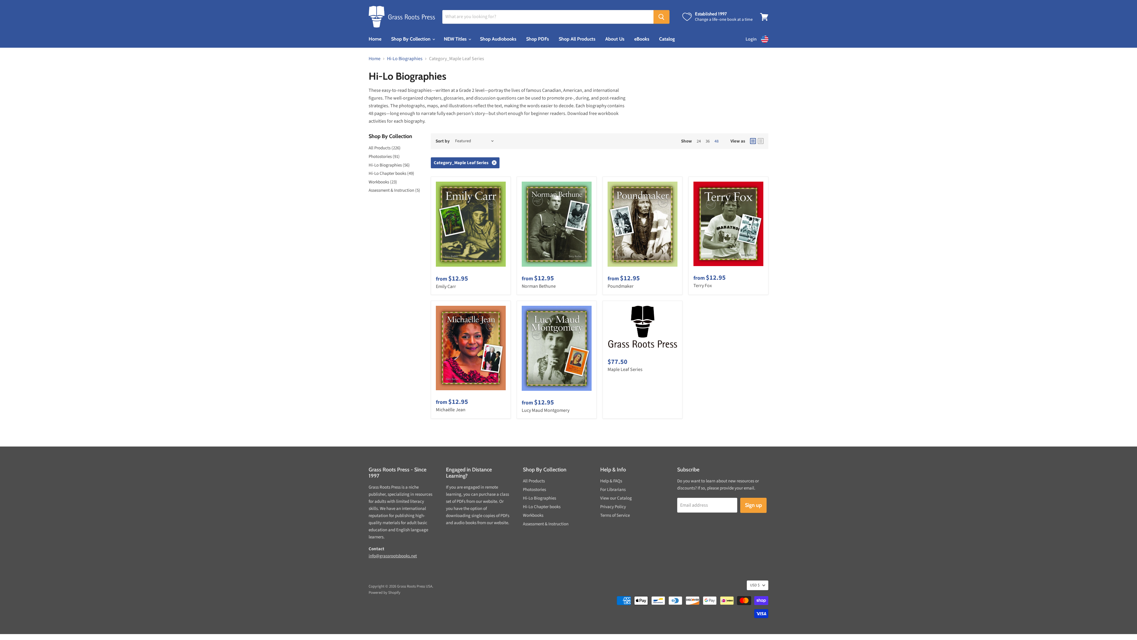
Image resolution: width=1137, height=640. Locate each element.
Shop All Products (577, 39)
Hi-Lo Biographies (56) (389, 165)
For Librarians (613, 490)
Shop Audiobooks (498, 39)
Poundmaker (621, 286)
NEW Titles (456, 39)
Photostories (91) (384, 156)
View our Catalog (616, 498)
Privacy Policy (613, 507)
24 (699, 141)
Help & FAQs (611, 481)
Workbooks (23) (383, 182)
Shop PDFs (537, 39)
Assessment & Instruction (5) (394, 190)
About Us (614, 39)
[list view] (761, 141)
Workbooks (533, 515)
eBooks (641, 39)
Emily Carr (446, 286)
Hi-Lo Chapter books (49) (391, 173)
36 (708, 141)
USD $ (754, 585)
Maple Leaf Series (625, 369)
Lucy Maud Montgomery (545, 410)
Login (751, 39)
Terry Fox (702, 285)
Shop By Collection (411, 39)
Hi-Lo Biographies (405, 58)
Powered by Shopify (384, 592)
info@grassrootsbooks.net (393, 556)
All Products (534, 481)
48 (716, 141)
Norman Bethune (539, 286)
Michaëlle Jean (450, 410)
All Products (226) (385, 148)
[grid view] (753, 141)
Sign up (753, 505)
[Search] (661, 17)
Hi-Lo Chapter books (542, 507)
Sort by (443, 141)
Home (375, 39)
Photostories (534, 490)
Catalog (667, 39)
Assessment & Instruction (545, 524)
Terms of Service (615, 515)
